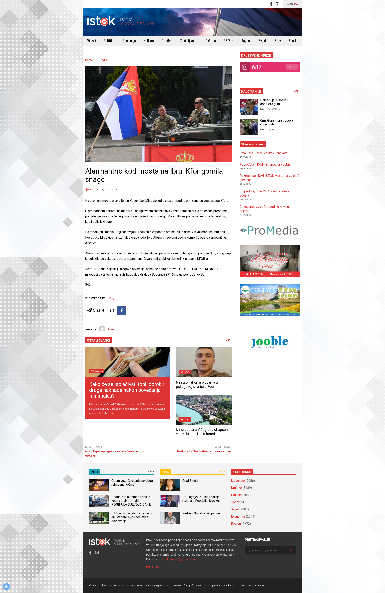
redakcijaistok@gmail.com (178, 559)
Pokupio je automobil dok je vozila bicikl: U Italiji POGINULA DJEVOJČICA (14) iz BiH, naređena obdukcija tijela (132, 504)
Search (291, 4)
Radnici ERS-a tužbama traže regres (204, 451)
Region (246, 40)
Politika (109, 40)
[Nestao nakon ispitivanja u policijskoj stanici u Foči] (204, 362)
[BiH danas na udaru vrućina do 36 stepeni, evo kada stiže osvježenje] (99, 518)
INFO (94, 472)
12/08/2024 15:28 (107, 189)
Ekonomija (129, 40)
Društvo (167, 40)
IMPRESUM (153, 566)
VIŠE (296, 91)
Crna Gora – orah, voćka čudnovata (263, 153)
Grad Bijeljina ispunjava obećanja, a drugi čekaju (115, 453)
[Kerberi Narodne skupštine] (170, 518)
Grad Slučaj (190, 481)
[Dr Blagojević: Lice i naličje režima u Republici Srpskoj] (170, 501)
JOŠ (228, 340)
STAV (166, 472)
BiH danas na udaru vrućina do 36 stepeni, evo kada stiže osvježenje (132, 517)
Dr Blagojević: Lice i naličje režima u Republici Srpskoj (201, 499)
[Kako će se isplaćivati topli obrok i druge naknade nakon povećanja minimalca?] (127, 362)
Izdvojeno (238, 481)
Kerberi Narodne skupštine (201, 513)
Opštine (210, 40)
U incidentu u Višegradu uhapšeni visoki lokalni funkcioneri (202, 431)
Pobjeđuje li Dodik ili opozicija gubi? (274, 102)
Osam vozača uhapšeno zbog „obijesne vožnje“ (132, 482)
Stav (278, 40)
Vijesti (91, 40)
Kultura (149, 40)
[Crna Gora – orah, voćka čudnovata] (249, 127)
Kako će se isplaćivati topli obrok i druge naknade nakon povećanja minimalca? (126, 390)
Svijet (262, 40)
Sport (292, 40)
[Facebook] (271, 4)
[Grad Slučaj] (170, 485)
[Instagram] (277, 4)
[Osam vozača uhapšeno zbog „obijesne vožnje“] (99, 485)
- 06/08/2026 (273, 109)
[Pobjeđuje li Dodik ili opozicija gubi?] (249, 107)
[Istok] (121, 22)
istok (91, 189)
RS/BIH (228, 40)
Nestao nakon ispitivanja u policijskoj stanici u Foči (197, 384)
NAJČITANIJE (251, 91)
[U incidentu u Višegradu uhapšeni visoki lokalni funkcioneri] (204, 410)
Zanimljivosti (188, 40)
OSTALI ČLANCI (98, 340)
